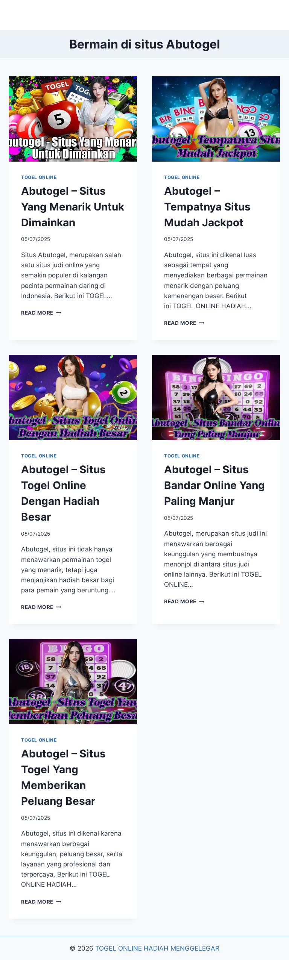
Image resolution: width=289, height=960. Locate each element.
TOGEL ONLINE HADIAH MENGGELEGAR (157, 948)
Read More (41, 313)
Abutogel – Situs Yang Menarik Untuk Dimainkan (72, 207)
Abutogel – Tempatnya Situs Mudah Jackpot (207, 207)
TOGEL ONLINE (38, 177)
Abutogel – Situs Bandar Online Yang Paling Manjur (214, 485)
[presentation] (73, 119)
